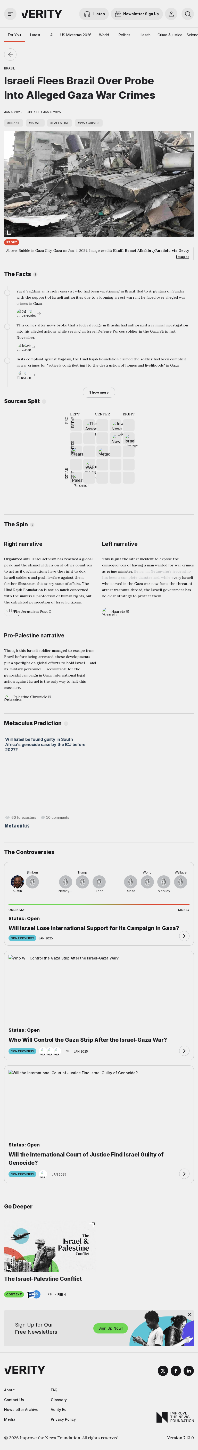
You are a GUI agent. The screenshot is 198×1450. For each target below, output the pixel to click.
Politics (124, 35)
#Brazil (13, 123)
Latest (35, 35)
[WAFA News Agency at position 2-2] (89, 464)
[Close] (190, 1314)
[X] (163, 1371)
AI (51, 35)
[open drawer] (10, 14)
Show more (99, 392)
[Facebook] (176, 1371)
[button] (115, 438)
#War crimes (89, 123)
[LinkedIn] (189, 1371)
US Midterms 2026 (76, 35)
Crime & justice (170, 35)
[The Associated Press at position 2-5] (89, 425)
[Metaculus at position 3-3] (102, 451)
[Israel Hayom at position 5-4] (129, 438)
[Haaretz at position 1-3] (76, 451)
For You (14, 35)
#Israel (35, 123)
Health (145, 35)
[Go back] (10, 54)
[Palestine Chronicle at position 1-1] (76, 478)
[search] (188, 14)
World (104, 35)
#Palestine (59, 123)
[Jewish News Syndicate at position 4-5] (115, 425)
